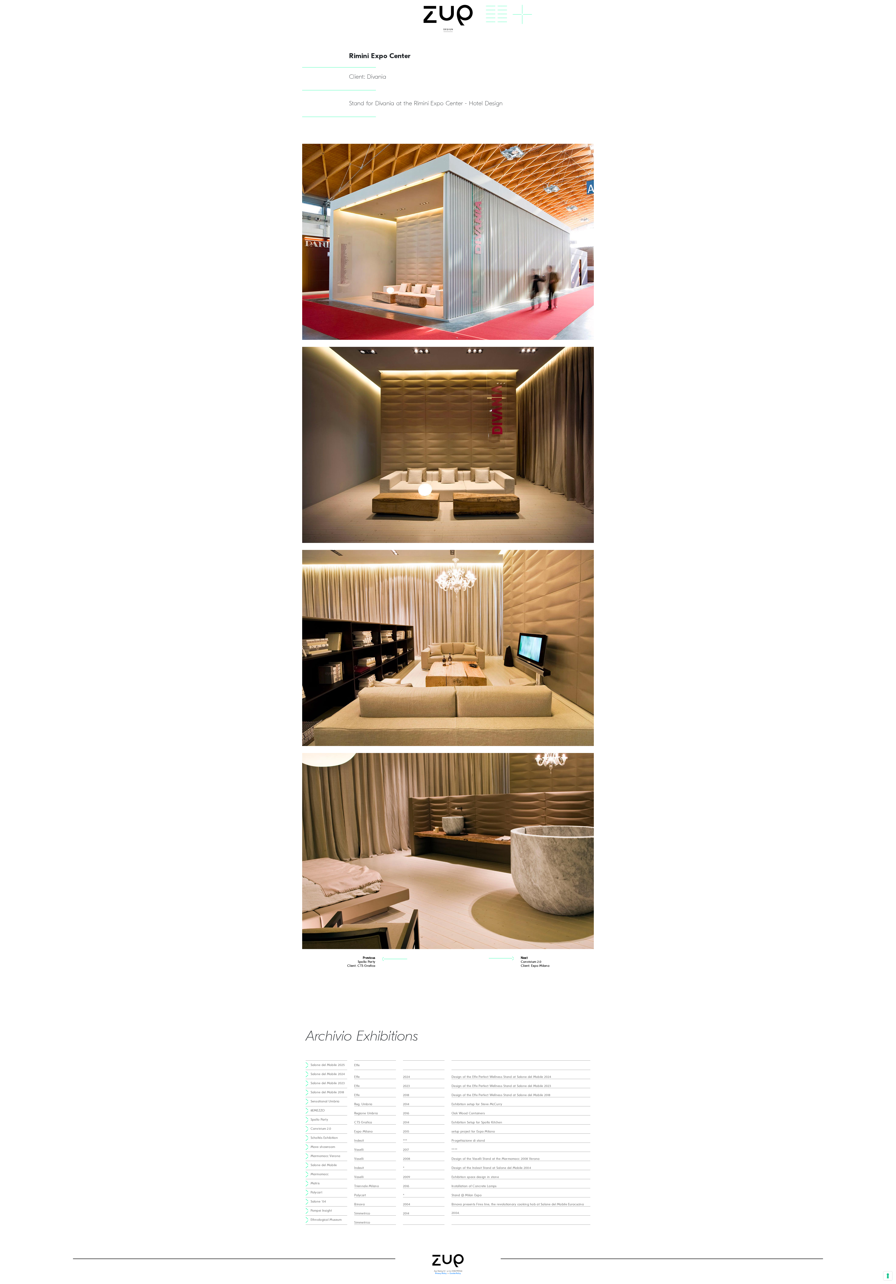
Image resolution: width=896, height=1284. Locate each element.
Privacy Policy (441, 1273)
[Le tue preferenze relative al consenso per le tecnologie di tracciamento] (887, 1275)
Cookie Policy (455, 1273)
